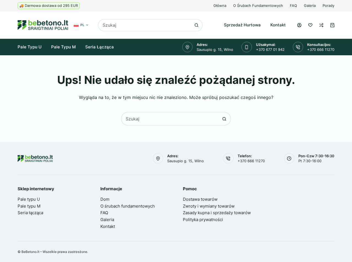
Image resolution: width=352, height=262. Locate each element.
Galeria (310, 5)
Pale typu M (63, 46)
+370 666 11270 (320, 49)
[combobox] (144, 25)
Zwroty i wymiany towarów (209, 206)
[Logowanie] (299, 25)
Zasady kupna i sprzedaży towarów (217, 212)
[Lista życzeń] (310, 25)
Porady (328, 5)
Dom (104, 199)
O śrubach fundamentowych (258, 5)
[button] (81, 25)
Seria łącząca (99, 46)
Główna (219, 5)
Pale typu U (30, 46)
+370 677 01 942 (270, 49)
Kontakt (278, 24)
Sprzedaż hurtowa (242, 24)
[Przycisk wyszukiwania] (196, 25)
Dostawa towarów (200, 199)
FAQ (293, 5)
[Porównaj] (321, 25)
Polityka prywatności (203, 219)
